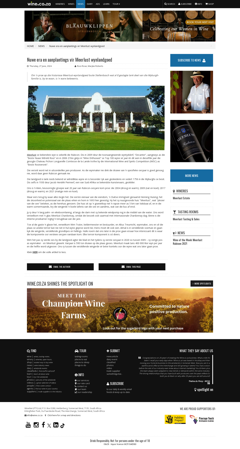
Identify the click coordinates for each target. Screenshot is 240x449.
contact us (81, 386)
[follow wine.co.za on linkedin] (56, 426)
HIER (35, 252)
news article (112, 356)
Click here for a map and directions (64, 415)
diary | (37, 368)
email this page (133, 266)
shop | (40, 362)
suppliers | (44, 391)
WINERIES (60, 4)
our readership (84, 392)
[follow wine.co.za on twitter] (49, 426)
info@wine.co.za (34, 415)
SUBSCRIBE (116, 383)
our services (83, 380)
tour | (37, 376)
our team (81, 389)
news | (38, 365)
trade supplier (113, 371)
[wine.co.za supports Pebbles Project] (175, 419)
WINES (71, 4)
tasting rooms (81, 356)
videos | (41, 382)
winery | (39, 359)
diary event (112, 359)
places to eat (81, 359)
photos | (41, 379)
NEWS (81, 4)
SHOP (211, 4)
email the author (61, 266)
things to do (80, 365)
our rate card (83, 383)
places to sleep (82, 362)
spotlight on (204, 389)
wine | (38, 356)
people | (39, 385)
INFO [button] (199, 4)
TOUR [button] (116, 4)
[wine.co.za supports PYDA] (201, 419)
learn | (38, 374)
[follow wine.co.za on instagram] (36, 426)
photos (110, 365)
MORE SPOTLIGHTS (202, 283)
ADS (98, 4)
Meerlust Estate (181, 198)
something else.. (114, 374)
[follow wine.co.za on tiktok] (62, 426)
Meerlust (31, 154)
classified (111, 362)
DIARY (90, 4)
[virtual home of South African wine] (39, 4)
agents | (42, 388)
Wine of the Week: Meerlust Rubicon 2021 (187, 242)
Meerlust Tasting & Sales (186, 219)
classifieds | (40, 371)
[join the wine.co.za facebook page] (43, 426)
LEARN (106, 4)
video (109, 368)
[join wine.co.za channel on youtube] (28, 426)
